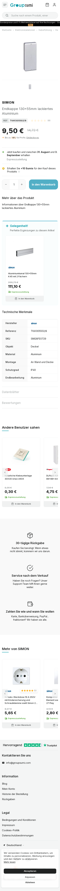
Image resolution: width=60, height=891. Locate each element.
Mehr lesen (10, 862)
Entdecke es (32, 137)
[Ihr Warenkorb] (47, 5)
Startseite (7, 30)
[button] (40, 120)
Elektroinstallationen (25, 30)
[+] (22, 184)
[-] (6, 184)
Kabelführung (45, 30)
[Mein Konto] (54, 5)
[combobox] (30, 15)
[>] (55, 472)
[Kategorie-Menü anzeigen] (5, 5)
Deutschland (14, 845)
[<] (5, 472)
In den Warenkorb (43, 184)
